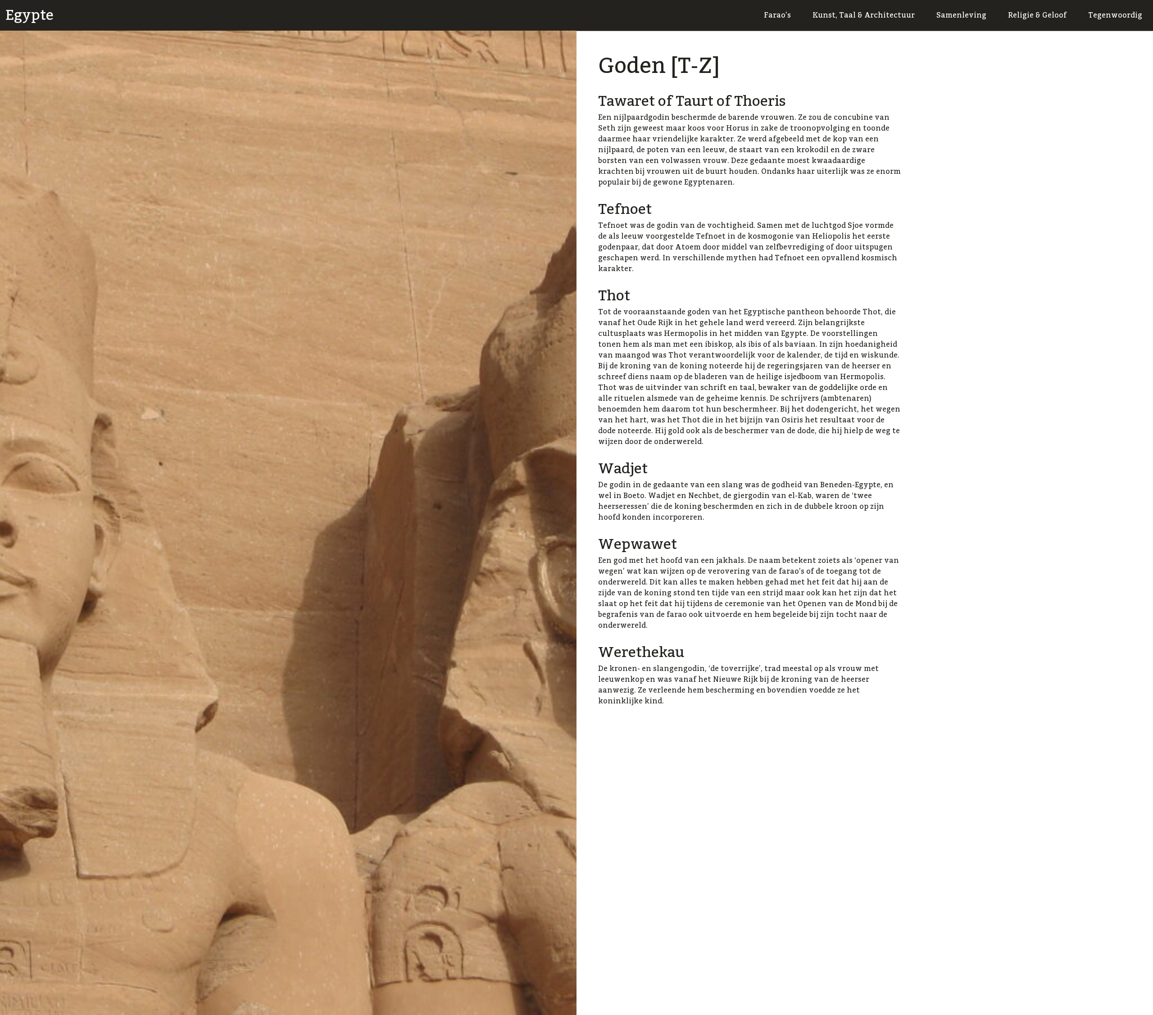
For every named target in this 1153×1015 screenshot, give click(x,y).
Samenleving (961, 15)
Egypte (29, 15)
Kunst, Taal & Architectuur (864, 15)
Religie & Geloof (1037, 15)
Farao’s (777, 15)
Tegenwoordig (1115, 15)
